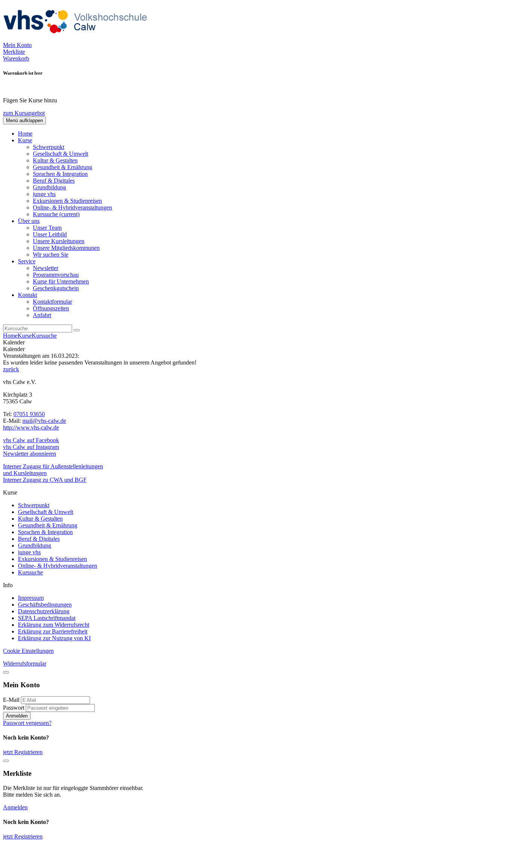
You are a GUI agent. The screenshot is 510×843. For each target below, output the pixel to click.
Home (25, 133)
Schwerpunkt (48, 147)
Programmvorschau (56, 275)
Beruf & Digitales (54, 180)
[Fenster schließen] (6, 761)
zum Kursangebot (24, 113)
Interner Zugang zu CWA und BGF (45, 480)
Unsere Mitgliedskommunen (66, 248)
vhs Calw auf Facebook (31, 440)
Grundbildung (49, 187)
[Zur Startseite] (77, 38)
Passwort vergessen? (27, 723)
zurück (11, 369)
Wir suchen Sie (50, 254)
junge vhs (44, 194)
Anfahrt (42, 315)
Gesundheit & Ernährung (62, 167)
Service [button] (26, 261)
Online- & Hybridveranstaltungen (72, 207)
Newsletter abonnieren (29, 453)
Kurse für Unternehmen (61, 281)
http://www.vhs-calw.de (31, 427)
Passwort (13, 707)
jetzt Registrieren (23, 752)
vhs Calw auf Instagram (31, 447)
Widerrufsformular (24, 663)
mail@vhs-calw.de (44, 421)
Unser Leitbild (50, 234)
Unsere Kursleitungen (58, 241)
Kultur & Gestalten (55, 160)
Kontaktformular (52, 301)
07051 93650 (29, 414)
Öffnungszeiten (51, 308)
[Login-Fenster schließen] (6, 672)
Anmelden (17, 716)
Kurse (25, 335)
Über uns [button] (29, 221)
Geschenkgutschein (56, 288)
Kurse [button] (25, 140)
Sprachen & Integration (60, 174)
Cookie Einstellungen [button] (28, 651)
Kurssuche (56, 214)
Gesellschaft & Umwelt (60, 154)
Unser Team (47, 227)
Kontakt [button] (27, 295)
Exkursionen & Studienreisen (67, 201)
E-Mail (11, 700)
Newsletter (45, 268)
